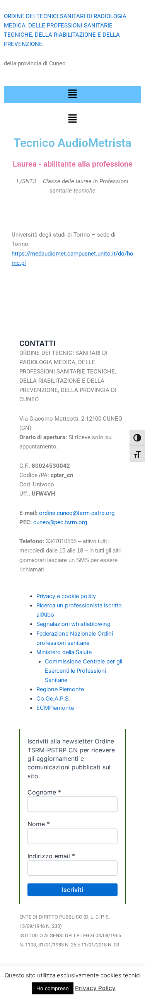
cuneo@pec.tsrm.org (60, 522)
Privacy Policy (95, 988)
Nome (38, 824)
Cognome (44, 792)
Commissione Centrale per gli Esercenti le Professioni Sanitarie (83, 671)
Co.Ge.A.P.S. (53, 698)
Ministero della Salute (64, 652)
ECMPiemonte (55, 707)
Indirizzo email (51, 856)
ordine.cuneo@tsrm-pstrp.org (78, 513)
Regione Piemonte (60, 689)
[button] (72, 94)
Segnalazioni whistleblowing (73, 624)
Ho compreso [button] (52, 988)
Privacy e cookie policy (66, 596)
